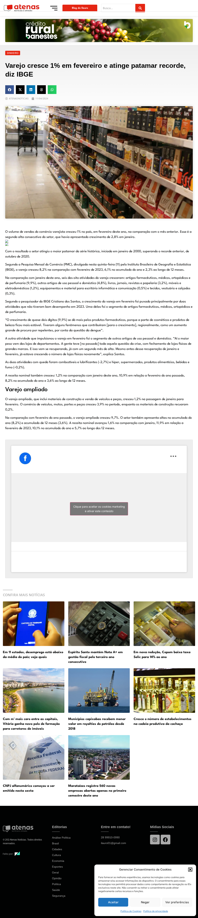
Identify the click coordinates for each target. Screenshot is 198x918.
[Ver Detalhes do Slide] (99, 30)
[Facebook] (165, 839)
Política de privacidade (155, 911)
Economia (58, 860)
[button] (190, 869)
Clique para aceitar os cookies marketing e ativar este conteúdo (99, 509)
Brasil (55, 843)
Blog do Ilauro (80, 8)
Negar (145, 902)
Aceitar (113, 902)
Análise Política (61, 837)
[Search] (140, 8)
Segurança (58, 895)
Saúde (56, 889)
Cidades (57, 849)
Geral (55, 872)
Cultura (56, 855)
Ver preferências (177, 902)
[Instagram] (155, 839)
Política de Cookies (130, 911)
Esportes (57, 866)
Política (56, 884)
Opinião (56, 878)
